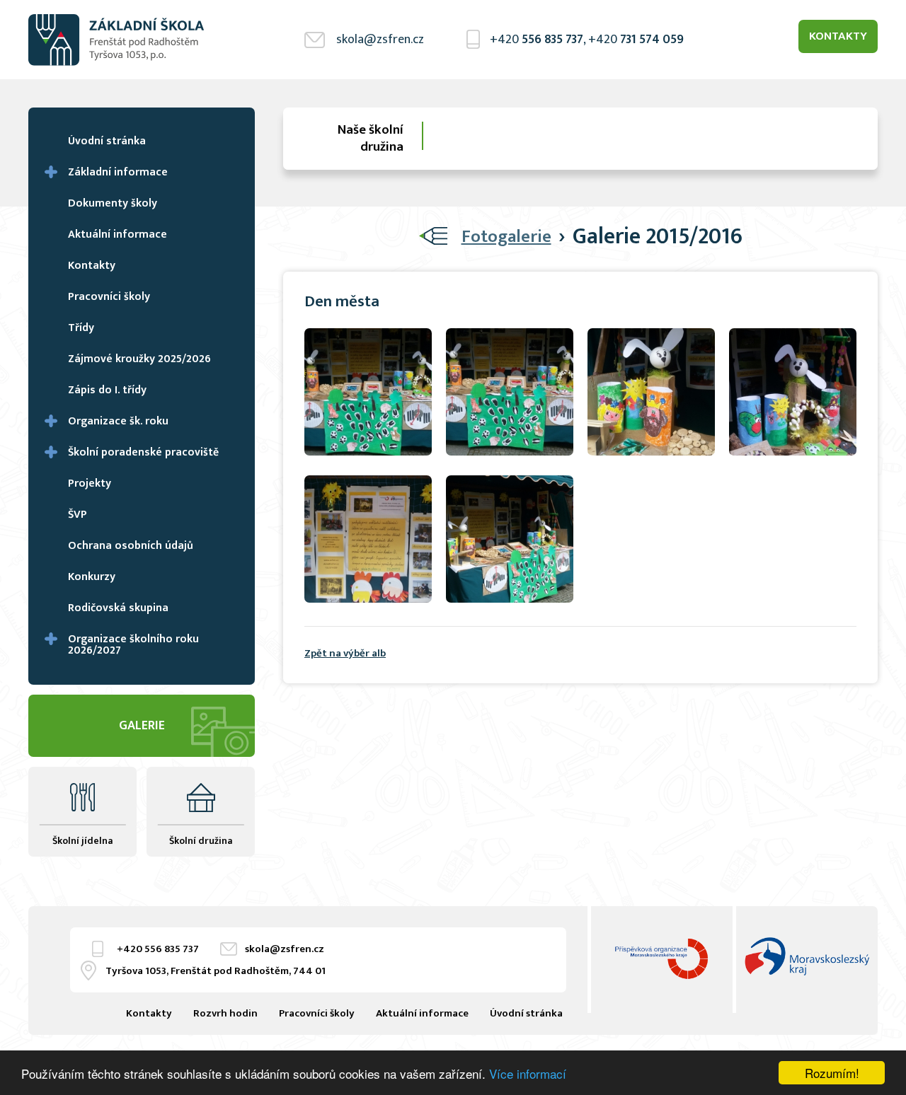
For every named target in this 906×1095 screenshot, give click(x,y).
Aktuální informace (117, 234)
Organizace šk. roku (118, 421)
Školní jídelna (82, 841)
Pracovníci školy (109, 296)
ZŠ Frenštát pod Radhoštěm (116, 39)
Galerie (142, 725)
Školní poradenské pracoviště (143, 452)
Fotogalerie (506, 236)
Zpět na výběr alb (345, 653)
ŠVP (77, 514)
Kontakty (838, 36)
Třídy (81, 327)
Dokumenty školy (112, 203)
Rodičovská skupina (118, 608)
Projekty (89, 483)
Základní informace (118, 172)
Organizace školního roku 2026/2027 (133, 645)
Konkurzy (91, 576)
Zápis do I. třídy (107, 390)
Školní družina (200, 841)
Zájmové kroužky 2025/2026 (139, 359)
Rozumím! (832, 1073)
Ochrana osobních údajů (130, 545)
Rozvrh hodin (225, 1013)
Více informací (527, 1073)
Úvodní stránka (107, 141)
